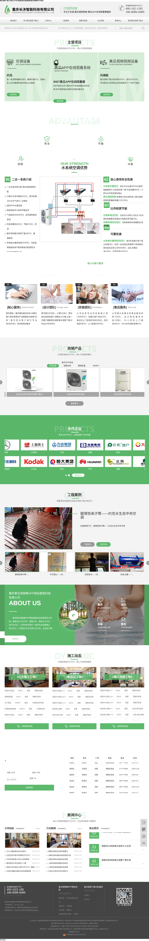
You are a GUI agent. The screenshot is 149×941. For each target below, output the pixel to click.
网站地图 (21, 28)
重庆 (63, 926)
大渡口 (89, 926)
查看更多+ (78, 475)
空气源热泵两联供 (78, 28)
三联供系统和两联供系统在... (58, 863)
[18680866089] (143, 822)
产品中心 (48, 20)
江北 (81, 926)
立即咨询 (103, 544)
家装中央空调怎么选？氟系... (21, 867)
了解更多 (87, 544)
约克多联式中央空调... (112, 394)
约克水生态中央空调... (65, 394)
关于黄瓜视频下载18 (30, 20)
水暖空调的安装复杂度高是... (58, 859)
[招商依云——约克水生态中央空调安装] (38, 528)
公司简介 (87, 895)
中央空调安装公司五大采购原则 (18, 859)
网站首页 (13, 20)
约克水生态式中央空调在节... (58, 871)
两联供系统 (83, 20)
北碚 (75, 926)
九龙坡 (93, 926)
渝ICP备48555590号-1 (58, 923)
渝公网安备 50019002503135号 (75, 934)
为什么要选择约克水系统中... (17, 851)
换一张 (34, 778)
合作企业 (87, 899)
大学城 (67, 926)
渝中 (97, 926)
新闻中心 (118, 20)
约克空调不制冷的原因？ (19, 855)
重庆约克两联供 (102, 28)
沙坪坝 (72, 926)
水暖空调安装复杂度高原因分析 (59, 855)
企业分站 (14, 28)
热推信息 (7, 28)
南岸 (85, 926)
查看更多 (74, 403)
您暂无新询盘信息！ (40, 28)
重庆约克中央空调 (90, 28)
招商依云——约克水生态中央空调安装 (108, 515)
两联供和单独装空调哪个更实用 (116, 849)
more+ (96, 366)
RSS (26, 28)
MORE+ (15, 639)
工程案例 (66, 20)
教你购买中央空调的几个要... (17, 863)
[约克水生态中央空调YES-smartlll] (65, 380)
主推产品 (61, 906)
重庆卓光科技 (94, 923)
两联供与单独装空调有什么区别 (116, 835)
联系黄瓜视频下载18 (135, 20)
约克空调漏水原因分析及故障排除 (19, 871)
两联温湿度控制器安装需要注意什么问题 (120, 863)
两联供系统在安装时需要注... (58, 851)
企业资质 (100, 20)
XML (30, 28)
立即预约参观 (26, 726)
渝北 (78, 926)
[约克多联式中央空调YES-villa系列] (112, 380)
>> (143, 853)
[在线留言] (143, 836)
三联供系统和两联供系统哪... (58, 867)
